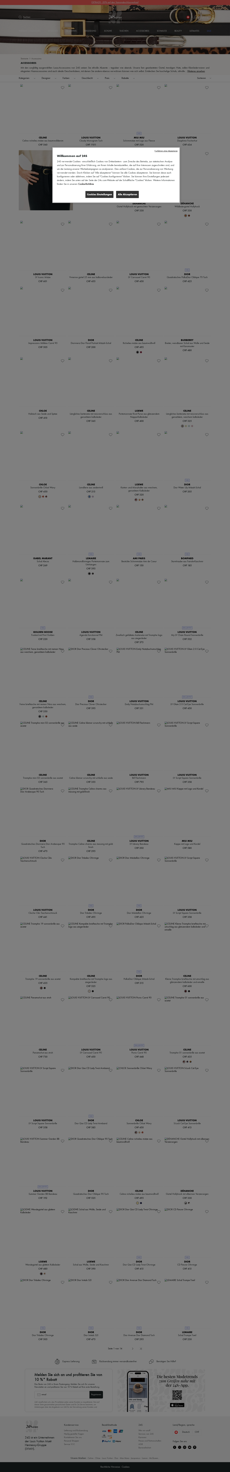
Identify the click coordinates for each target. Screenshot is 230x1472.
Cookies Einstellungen (99, 194)
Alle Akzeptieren (127, 194)
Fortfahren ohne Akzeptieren (166, 151)
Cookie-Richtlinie (86, 184)
